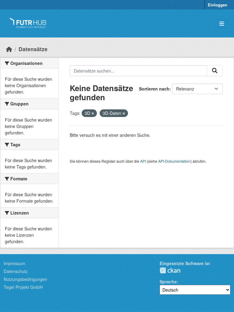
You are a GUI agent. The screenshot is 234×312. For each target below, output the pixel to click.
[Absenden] (215, 70)
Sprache (168, 281)
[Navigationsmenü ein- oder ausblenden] (221, 23)
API (143, 161)
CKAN (170, 270)
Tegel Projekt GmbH (23, 287)
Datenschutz (16, 271)
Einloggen (217, 5)
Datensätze (33, 49)
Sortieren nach (154, 89)
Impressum (14, 263)
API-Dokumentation (174, 161)
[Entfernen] (92, 113)
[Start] (9, 49)
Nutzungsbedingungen (25, 279)
